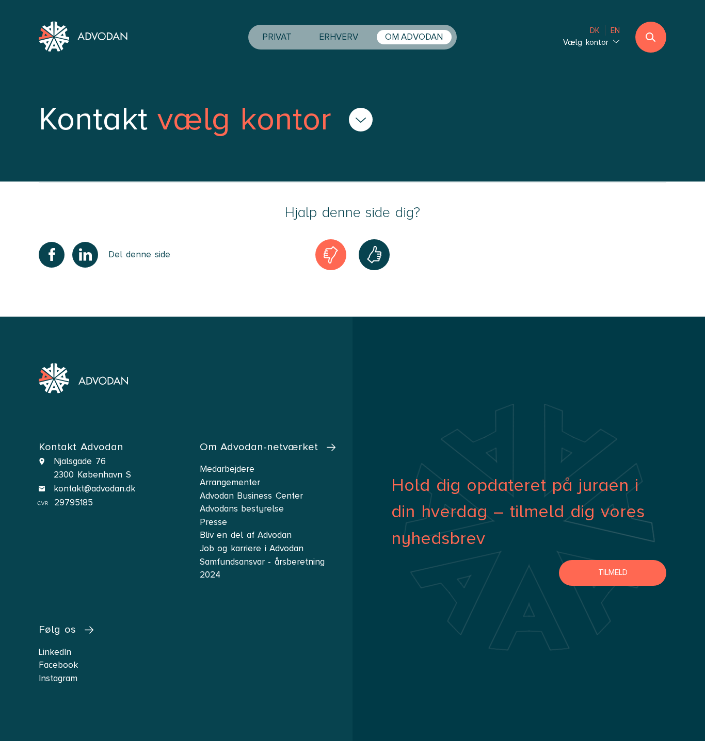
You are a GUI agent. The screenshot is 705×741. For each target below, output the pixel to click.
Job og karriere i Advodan (252, 548)
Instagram (58, 678)
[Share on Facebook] (52, 255)
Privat (277, 36)
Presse (213, 522)
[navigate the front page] (83, 37)
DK (595, 30)
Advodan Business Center (251, 495)
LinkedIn (55, 652)
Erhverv (338, 36)
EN (615, 30)
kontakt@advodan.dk (94, 488)
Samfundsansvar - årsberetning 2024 (262, 568)
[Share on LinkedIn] (85, 255)
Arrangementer (230, 482)
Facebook (58, 665)
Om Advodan (414, 36)
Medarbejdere (227, 469)
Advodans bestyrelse (242, 508)
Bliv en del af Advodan (246, 535)
